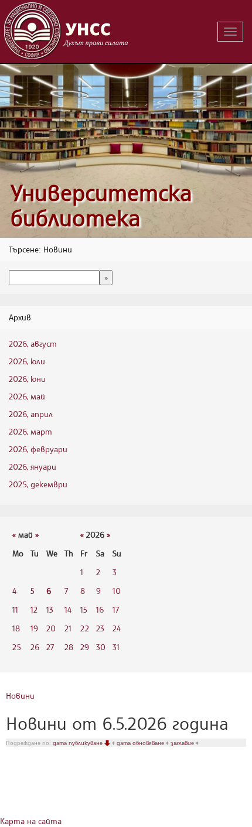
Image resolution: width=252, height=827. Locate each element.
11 (15, 609)
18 (16, 628)
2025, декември (38, 484)
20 (51, 628)
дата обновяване (141, 742)
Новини (20, 695)
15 (83, 609)
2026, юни (27, 379)
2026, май (27, 396)
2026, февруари (38, 449)
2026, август (33, 343)
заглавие (183, 742)
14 (67, 609)
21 (67, 628)
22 (84, 628)
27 (50, 647)
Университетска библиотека (101, 205)
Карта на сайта (31, 821)
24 (117, 628)
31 (116, 647)
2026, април (31, 414)
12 (34, 609)
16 (100, 609)
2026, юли (27, 361)
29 (84, 647)
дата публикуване (78, 742)
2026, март (30, 431)
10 (117, 591)
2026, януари (32, 466)
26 (34, 647)
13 (49, 609)
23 (100, 628)
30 (100, 647)
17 (116, 609)
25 (16, 647)
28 (68, 647)
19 (34, 628)
